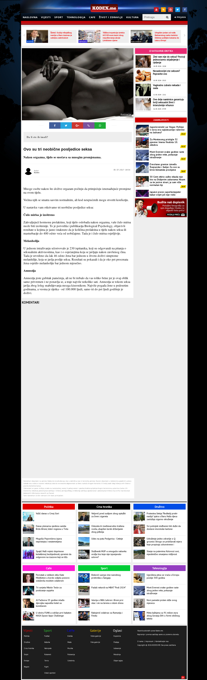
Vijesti (46, 17)
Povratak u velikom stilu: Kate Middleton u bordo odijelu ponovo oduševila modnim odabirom (53, 577)
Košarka (47, 642)
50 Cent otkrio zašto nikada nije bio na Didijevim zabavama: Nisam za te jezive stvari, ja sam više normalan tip (167, 180)
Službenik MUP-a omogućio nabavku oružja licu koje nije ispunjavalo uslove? (108, 554)
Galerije (95, 630)
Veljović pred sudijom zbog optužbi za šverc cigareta (108, 515)
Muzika (70, 648)
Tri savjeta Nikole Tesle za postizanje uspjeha (49, 589)
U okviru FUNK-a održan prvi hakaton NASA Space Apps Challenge (53, 614)
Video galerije (96, 636)
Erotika (70, 636)
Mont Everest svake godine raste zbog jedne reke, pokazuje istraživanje (167, 154)
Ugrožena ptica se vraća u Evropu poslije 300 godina (163, 576)
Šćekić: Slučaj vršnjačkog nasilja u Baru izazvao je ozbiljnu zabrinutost (61, 35)
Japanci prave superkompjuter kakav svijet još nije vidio (165, 193)
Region (26, 667)
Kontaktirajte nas (162, 641)
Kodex (36, 172)
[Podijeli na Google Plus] (77, 125)
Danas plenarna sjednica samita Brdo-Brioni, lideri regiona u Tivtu (52, 527)
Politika (48, 507)
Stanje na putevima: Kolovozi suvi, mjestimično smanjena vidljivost (163, 553)
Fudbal (46, 636)
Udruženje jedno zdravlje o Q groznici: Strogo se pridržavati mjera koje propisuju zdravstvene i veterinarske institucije (164, 541)
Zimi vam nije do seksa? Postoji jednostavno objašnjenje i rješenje (169, 59)
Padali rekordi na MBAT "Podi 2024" (108, 587)
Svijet (26, 654)
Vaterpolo (47, 648)
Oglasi (117, 630)
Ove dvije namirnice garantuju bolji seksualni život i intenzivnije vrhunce (168, 102)
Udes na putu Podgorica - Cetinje (107, 538)
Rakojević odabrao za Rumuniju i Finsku (107, 614)
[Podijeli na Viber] (88, 125)
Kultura (132, 17)
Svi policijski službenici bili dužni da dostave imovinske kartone (164, 527)
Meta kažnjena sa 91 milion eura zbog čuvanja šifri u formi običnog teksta (163, 615)
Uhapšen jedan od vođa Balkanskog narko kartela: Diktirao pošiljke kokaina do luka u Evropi (167, 36)
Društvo (30, 41)
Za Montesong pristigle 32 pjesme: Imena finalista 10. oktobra (164, 142)
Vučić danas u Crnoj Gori (47, 513)
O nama (140, 641)
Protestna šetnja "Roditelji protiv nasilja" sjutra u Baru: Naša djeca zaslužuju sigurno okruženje (162, 516)
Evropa (26, 660)
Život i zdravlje (111, 17)
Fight (46, 667)
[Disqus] (78, 348)
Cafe (92, 17)
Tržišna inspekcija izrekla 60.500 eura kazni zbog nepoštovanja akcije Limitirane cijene (114, 36)
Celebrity (71, 660)
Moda (69, 642)
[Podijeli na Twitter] (66, 125)
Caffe (71, 630)
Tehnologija (76, 17)
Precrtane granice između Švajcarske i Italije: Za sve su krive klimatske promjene (165, 167)
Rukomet (47, 654)
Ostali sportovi (49, 673)
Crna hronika (136, 41)
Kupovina (117, 636)
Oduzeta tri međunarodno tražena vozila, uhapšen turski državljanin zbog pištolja (107, 529)
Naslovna (30, 17)
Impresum (149, 641)
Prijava (181, 17)
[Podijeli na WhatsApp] (100, 125)
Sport (58, 17)
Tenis (46, 660)
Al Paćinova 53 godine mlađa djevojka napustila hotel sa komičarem (50, 603)
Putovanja (71, 654)
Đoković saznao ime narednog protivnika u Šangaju (106, 576)
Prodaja (116, 642)
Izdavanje (117, 648)
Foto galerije (95, 642)
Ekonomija (83, 41)
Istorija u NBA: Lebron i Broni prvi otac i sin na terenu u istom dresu (107, 601)
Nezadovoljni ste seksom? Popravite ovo (166, 72)
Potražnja (117, 654)
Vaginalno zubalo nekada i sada (166, 87)
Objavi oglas (118, 660)
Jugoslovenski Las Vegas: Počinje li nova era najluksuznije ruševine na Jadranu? (167, 129)
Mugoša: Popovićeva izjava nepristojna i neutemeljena (49, 540)
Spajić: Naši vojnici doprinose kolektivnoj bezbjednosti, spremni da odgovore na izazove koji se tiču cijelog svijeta (53, 554)
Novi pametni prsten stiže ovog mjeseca (162, 601)
